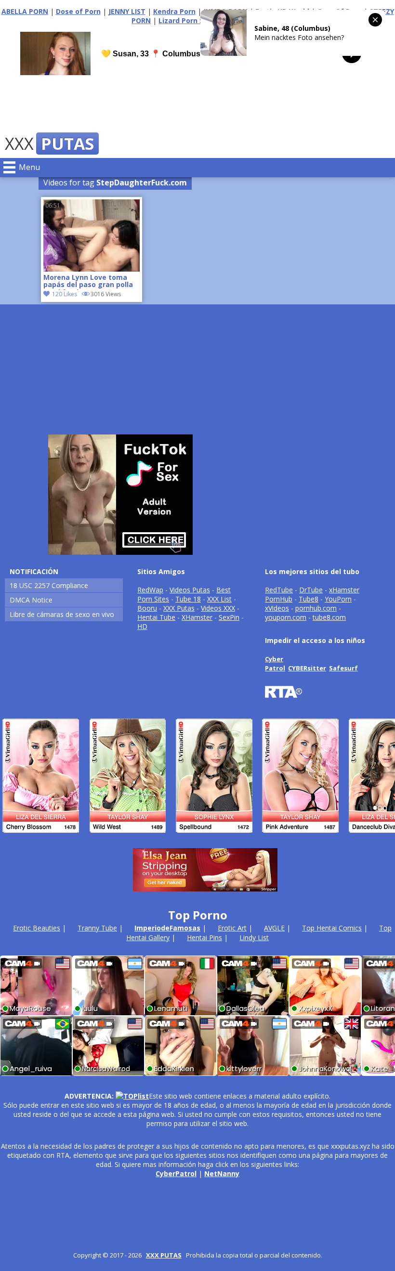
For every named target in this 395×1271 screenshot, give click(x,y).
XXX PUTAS (164, 1255)
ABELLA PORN (24, 11)
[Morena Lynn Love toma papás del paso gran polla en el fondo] (91, 269)
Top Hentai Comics (332, 927)
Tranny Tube (97, 927)
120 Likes (64, 294)
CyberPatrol (176, 1173)
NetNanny (221, 1173)
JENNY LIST (126, 11)
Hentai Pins (204, 937)
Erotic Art (232, 927)
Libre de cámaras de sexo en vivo (62, 614)
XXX (49, 143)
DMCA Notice (31, 599)
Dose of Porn (78, 11)
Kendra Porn (174, 11)
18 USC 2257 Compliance (49, 585)
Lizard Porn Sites (187, 20)
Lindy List (254, 937)
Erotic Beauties (36, 927)
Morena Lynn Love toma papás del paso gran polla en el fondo (88, 282)
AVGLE (274, 927)
